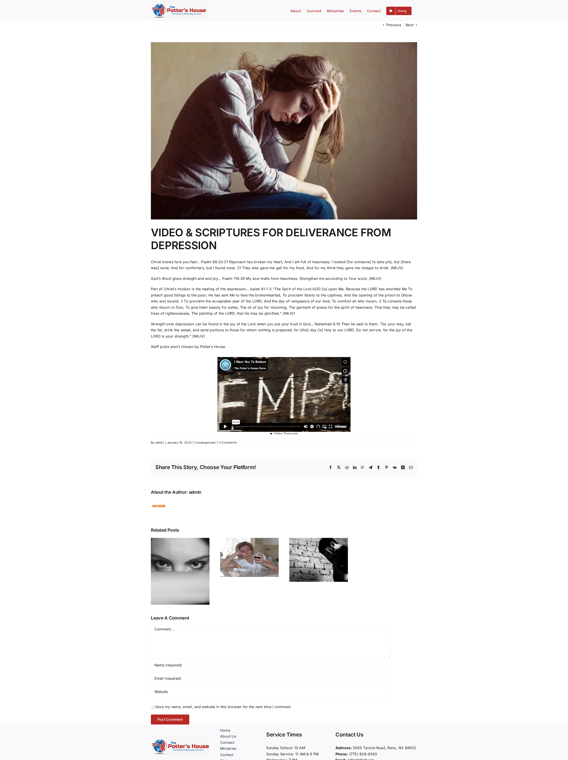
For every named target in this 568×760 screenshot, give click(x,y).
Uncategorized (205, 442)
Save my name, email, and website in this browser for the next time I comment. (223, 707)
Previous (393, 25)
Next (410, 25)
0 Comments (228, 442)
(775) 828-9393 (363, 754)
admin (160, 442)
